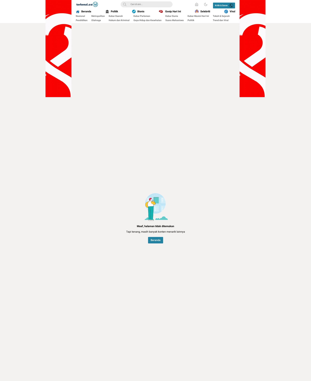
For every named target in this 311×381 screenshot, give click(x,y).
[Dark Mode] (206, 4)
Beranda (156, 240)
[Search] (125, 4)
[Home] (197, 4)
